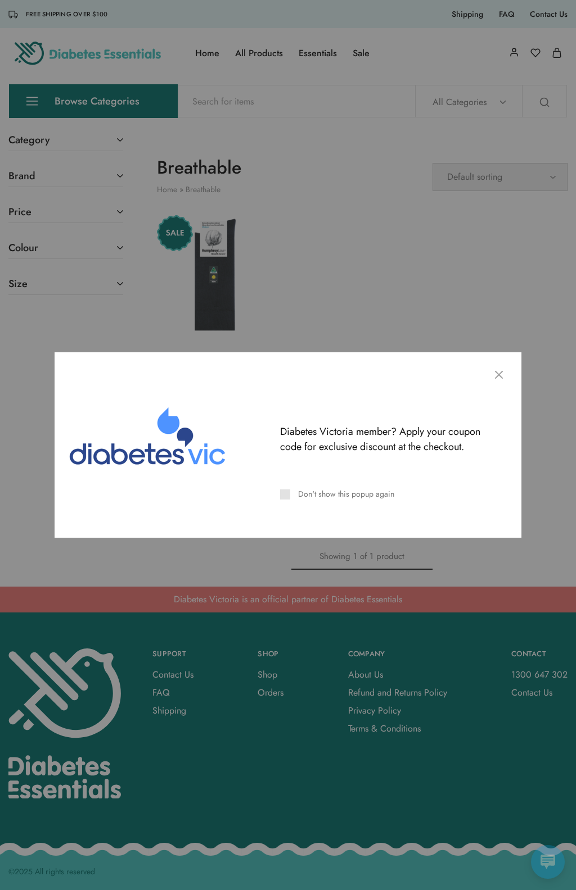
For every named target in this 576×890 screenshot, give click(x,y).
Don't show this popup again (346, 494)
